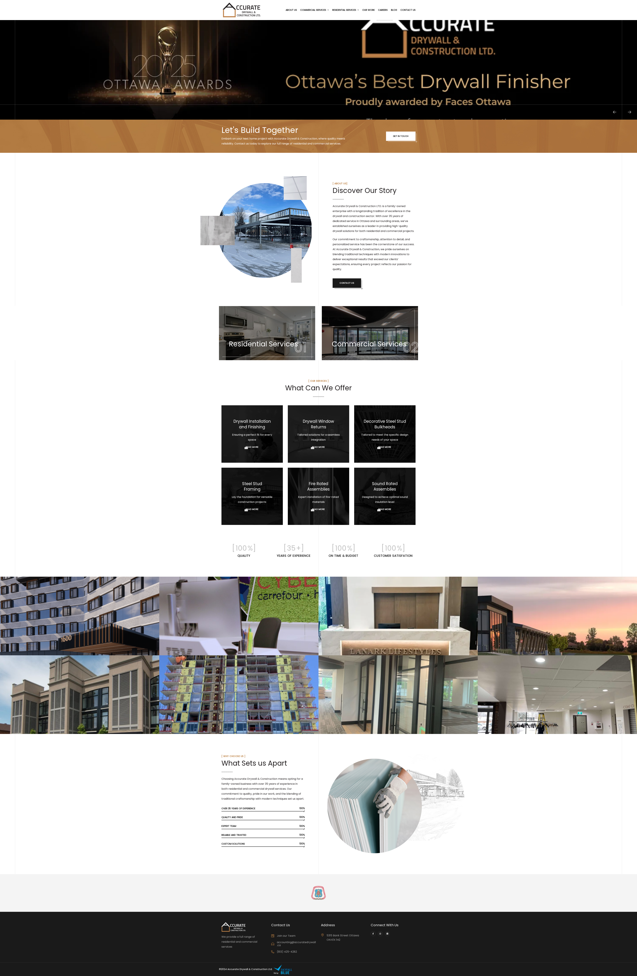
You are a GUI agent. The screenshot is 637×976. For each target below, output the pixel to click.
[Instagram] (380, 933)
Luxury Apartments (346, 650)
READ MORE (252, 447)
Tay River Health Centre (509, 650)
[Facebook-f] (373, 933)
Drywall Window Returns (318, 424)
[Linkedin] (387, 933)
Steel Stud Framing (252, 486)
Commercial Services (313, 10)
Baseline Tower (182, 729)
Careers (383, 10)
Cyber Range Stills (185, 650)
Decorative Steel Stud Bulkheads (385, 424)
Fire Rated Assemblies (318, 486)
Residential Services (344, 10)
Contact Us (408, 10)
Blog (394, 10)
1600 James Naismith (29, 650)
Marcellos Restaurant (507, 729)
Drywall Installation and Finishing (252, 424)
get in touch (401, 136)
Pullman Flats (21, 729)
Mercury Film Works (346, 729)
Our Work (368, 10)
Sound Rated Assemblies (385, 486)
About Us (291, 10)
